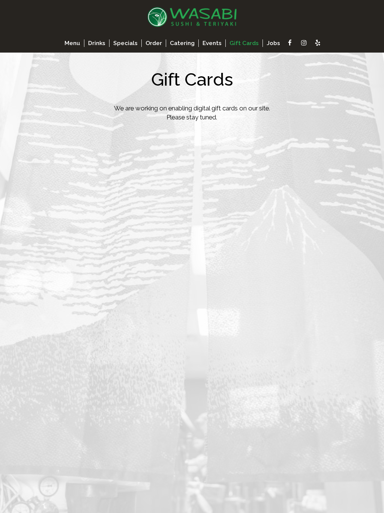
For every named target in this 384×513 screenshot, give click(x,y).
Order (154, 43)
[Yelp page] (318, 43)
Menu (72, 43)
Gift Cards (244, 43)
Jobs (273, 43)
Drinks (96, 43)
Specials (125, 43)
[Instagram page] (304, 43)
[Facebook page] (290, 43)
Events (212, 43)
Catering (182, 43)
